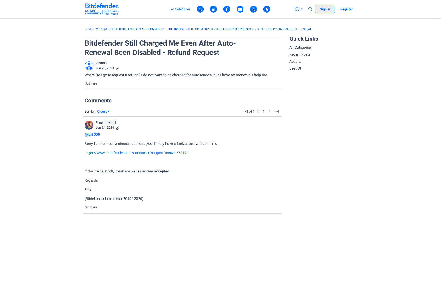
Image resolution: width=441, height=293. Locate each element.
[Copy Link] (118, 68)
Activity (295, 61)
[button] (89, 65)
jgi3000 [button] (101, 63)
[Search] (310, 9)
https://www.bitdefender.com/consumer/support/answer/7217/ (136, 153)
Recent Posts (300, 54)
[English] (102, 9)
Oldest (102, 112)
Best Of (295, 68)
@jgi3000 (92, 134)
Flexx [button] (99, 122)
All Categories (300, 47)
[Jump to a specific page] (276, 111)
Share (91, 84)
